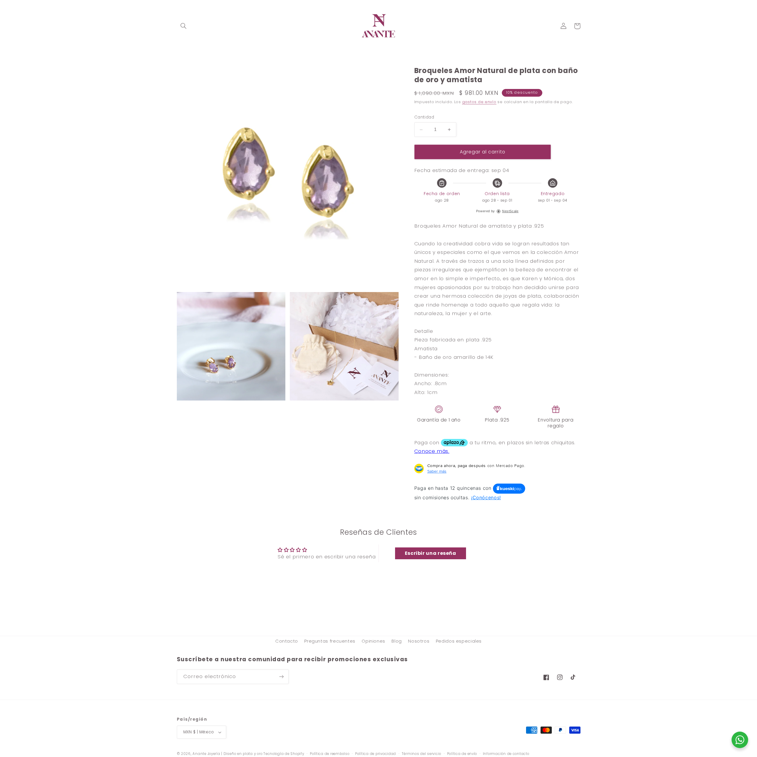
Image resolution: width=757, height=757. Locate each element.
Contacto (286, 641)
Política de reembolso (329, 753)
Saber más (437, 471)
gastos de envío (479, 101)
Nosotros (418, 641)
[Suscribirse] (281, 677)
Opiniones (373, 641)
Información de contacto (506, 753)
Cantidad (424, 117)
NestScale (510, 211)
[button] (183, 26)
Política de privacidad (375, 753)
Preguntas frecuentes (329, 641)
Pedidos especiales (459, 641)
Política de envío (462, 753)
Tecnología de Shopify (283, 753)
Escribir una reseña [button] (430, 553)
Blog (397, 641)
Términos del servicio (421, 753)
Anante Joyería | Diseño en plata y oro (227, 753)
